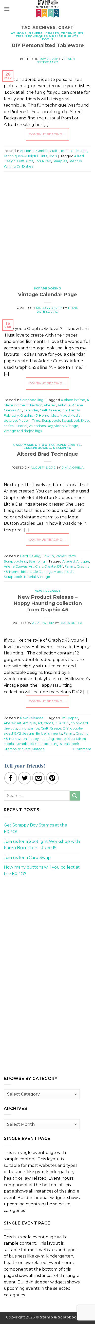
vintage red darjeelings (23, 431)
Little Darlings (41, 572)
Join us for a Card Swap (27, 857)
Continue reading (47, 134)
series (8, 426)
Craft (21, 161)
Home (44, 415)
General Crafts (44, 33)
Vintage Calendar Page (47, 294)
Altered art (13, 723)
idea (54, 415)
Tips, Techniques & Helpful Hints (47, 36)
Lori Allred (43, 161)
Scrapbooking (47, 288)
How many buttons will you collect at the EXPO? (42, 870)
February (11, 415)
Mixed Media (70, 415)
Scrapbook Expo (75, 420)
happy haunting (41, 739)
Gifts (29, 161)
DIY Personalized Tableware (47, 45)
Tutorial (21, 426)
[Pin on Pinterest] (52, 778)
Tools (47, 39)
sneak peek (69, 744)
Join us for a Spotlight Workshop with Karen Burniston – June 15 (42, 844)
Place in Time (29, 420)
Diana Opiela (73, 467)
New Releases (47, 590)
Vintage (71, 426)
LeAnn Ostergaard (56, 60)
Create (54, 410)
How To (46, 445)
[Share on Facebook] (10, 778)
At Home (19, 33)
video (59, 426)
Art (19, 410)
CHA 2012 (61, 723)
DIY (65, 410)
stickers (24, 749)
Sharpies (60, 161)
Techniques (72, 33)
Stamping (62, 448)
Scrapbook (51, 420)
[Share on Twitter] (24, 778)
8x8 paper (69, 718)
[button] (7, 9)
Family (74, 410)
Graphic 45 (28, 415)
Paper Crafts (68, 445)
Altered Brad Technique (47, 454)
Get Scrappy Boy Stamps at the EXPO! (35, 828)
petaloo (10, 420)
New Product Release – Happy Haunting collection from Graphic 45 (47, 603)
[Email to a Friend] (38, 778)
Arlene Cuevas (15, 566)
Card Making (25, 445)
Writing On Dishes (18, 166)
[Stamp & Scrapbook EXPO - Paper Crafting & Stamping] (47, 9)
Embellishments (49, 733)
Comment (81, 749)
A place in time (73, 400)
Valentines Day (41, 426)
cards (48, 723)
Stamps (10, 749)
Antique (64, 405)
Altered (50, 405)
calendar (31, 410)
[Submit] (75, 796)
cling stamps (29, 728)
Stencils (75, 161)
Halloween (18, 739)
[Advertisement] (47, 226)
